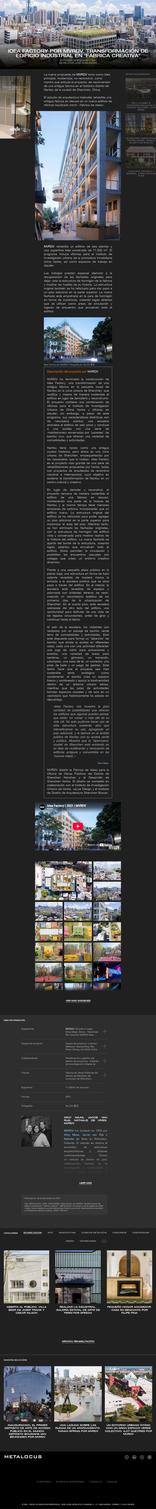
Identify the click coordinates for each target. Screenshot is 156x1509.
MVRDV (81, 74)
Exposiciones (88, 1241)
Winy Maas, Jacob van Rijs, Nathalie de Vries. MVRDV (85, 1120)
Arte (50, 1233)
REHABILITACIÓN (32, 1233)
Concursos (119, 1233)
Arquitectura (67, 1233)
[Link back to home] (23, 5)
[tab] (32, 1232)
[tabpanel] (78, 1296)
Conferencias (140, 1233)
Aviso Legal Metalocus (71, 1504)
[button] (9, 1295)
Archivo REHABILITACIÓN (78, 1342)
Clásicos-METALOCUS (94, 1233)
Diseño (70, 1241)
